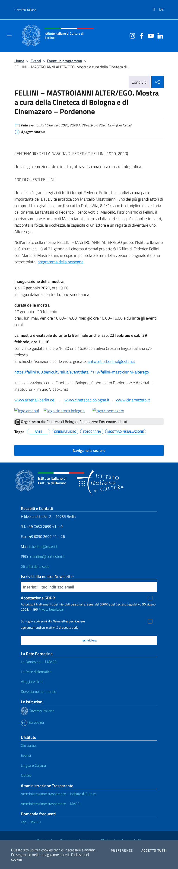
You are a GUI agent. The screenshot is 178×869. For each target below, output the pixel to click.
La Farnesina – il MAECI (39, 661)
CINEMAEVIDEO (65, 431)
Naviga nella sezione (89, 450)
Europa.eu (36, 722)
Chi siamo (28, 745)
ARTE (38, 431)
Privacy (43, 609)
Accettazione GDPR (38, 598)
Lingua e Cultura (33, 765)
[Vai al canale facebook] (140, 35)
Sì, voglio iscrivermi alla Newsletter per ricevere (53, 621)
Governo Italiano (25, 9)
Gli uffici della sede (35, 566)
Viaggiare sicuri (32, 681)
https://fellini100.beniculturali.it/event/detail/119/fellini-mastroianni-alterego (81, 372)
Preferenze (122, 850)
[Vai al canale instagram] (131, 35)
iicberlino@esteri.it (43, 546)
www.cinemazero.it (133, 400)
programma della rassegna (60, 262)
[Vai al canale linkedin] (159, 35)
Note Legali (56, 609)
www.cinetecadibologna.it (86, 400)
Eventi (36, 61)
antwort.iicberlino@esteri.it (111, 361)
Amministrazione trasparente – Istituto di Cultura (59, 793)
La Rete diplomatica (36, 671)
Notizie (26, 775)
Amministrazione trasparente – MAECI (50, 803)
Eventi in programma (64, 61)
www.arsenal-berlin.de (34, 400)
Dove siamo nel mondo (38, 691)
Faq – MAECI (31, 822)
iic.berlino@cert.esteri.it (47, 556)
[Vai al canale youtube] (149, 35)
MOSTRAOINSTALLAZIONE (125, 431)
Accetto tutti (154, 850)
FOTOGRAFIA (92, 431)
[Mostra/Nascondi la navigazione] (9, 35)
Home (19, 61)
